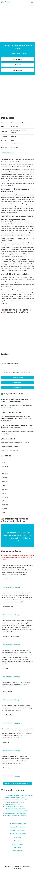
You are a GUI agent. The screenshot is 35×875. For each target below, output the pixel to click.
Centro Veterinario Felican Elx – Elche (15, 813)
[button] (27, 2)
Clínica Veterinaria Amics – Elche (14, 806)
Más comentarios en (11, 587)
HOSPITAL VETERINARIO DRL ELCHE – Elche (16, 811)
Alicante (25, 54)
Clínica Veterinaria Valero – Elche (14, 797)
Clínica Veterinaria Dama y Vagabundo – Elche (18, 795)
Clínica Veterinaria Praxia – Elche (14, 802)
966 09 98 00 (7, 407)
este (9, 420)
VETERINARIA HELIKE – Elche (12, 804)
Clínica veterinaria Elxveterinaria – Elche (16, 800)
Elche (19, 54)
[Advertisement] (17, 23)
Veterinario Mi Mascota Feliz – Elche (15, 809)
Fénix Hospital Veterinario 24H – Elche (15, 815)
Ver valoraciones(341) (7, 153)
